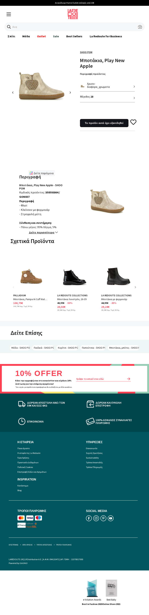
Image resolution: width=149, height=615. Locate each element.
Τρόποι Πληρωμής (94, 467)
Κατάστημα (22, 485)
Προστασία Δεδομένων (28, 462)
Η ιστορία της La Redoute (28, 453)
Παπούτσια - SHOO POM (93, 347)
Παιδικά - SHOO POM (44, 347)
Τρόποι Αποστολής (94, 462)
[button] (9, 27)
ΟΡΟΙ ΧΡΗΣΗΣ (27, 545)
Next (136, 290)
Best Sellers (74, 36)
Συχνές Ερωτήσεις (94, 453)
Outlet (41, 36)
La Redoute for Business (106, 36)
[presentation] (13, 92)
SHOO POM (86, 52)
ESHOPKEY (24, 563)
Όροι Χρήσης (23, 457)
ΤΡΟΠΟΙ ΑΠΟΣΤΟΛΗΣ (44, 545)
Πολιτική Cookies (25, 467)
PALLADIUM (19, 295)
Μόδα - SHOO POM (20, 347)
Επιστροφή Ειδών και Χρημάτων (32, 471)
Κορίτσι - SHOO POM (68, 347)
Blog (19, 490)
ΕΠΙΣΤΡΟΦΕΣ (13, 545)
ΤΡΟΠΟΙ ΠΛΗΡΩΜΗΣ (64, 545)
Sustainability (92, 457)
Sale (56, 36)
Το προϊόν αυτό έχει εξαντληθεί (104, 123)
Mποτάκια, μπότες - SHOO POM (124, 347)
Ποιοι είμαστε (23, 448)
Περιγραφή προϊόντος (93, 74)
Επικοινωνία (91, 448)
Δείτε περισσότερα (41, 232)
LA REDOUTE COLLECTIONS (72, 295)
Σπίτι (11, 36)
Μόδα (26, 36)
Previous (16, 290)
